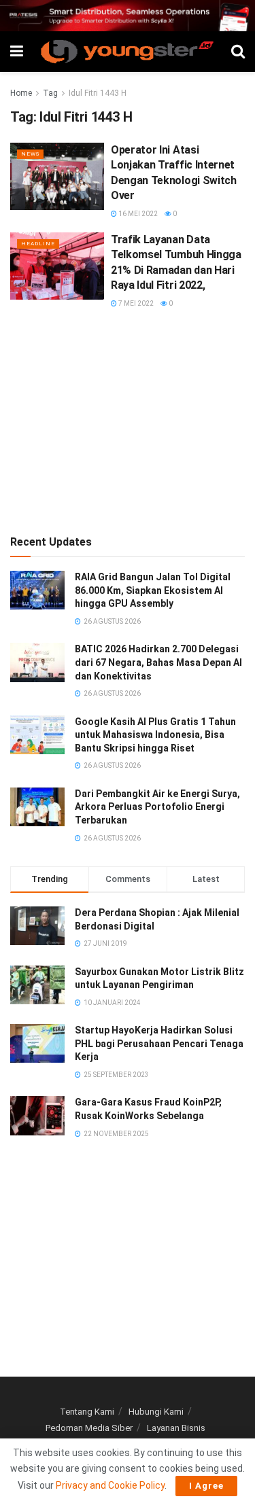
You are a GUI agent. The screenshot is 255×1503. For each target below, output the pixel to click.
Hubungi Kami (156, 1412)
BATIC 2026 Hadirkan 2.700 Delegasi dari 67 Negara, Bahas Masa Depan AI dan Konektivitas (158, 662)
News (30, 154)
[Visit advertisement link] (127, 15)
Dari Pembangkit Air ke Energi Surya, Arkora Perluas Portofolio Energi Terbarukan (157, 807)
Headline (38, 244)
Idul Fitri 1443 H (97, 93)
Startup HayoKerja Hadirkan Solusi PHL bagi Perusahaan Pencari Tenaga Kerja (159, 1043)
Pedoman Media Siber (89, 1428)
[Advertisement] (128, 421)
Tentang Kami (87, 1412)
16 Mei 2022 (137, 213)
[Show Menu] (16, 51)
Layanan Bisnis (176, 1428)
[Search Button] (238, 51)
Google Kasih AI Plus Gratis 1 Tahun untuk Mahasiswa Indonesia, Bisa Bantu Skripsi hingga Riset (155, 735)
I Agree (206, 1486)
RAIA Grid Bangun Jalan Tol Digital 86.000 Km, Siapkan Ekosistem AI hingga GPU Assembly (153, 590)
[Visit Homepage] (127, 51)
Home (21, 93)
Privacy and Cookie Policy (110, 1485)
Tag (50, 93)
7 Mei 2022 (135, 303)
